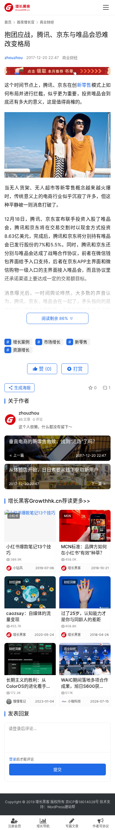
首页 (8, 22)
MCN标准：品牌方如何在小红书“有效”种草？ (84, 550)
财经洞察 (15, 582)
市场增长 (52, 341)
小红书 (13, 516)
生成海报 (22, 387)
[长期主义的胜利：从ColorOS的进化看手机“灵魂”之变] (30, 659)
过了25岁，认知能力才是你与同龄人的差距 (83, 616)
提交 (57, 769)
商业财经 (70, 57)
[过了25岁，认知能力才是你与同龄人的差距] (85, 592)
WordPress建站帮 (61, 807)
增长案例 (21, 341)
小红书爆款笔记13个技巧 (28, 550)
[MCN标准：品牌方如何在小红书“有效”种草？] (85, 526)
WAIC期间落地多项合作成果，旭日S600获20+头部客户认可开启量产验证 (84, 683)
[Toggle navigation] (106, 7)
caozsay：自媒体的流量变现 (28, 616)
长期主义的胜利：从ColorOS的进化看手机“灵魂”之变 (28, 683)
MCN (67, 516)
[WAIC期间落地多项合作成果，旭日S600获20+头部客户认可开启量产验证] (85, 659)
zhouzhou (13, 57)
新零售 (84, 85)
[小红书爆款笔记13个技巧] (30, 526)
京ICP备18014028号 (82, 802)
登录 (12, 759)
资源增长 (21, 349)
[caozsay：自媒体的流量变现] (30, 592)
